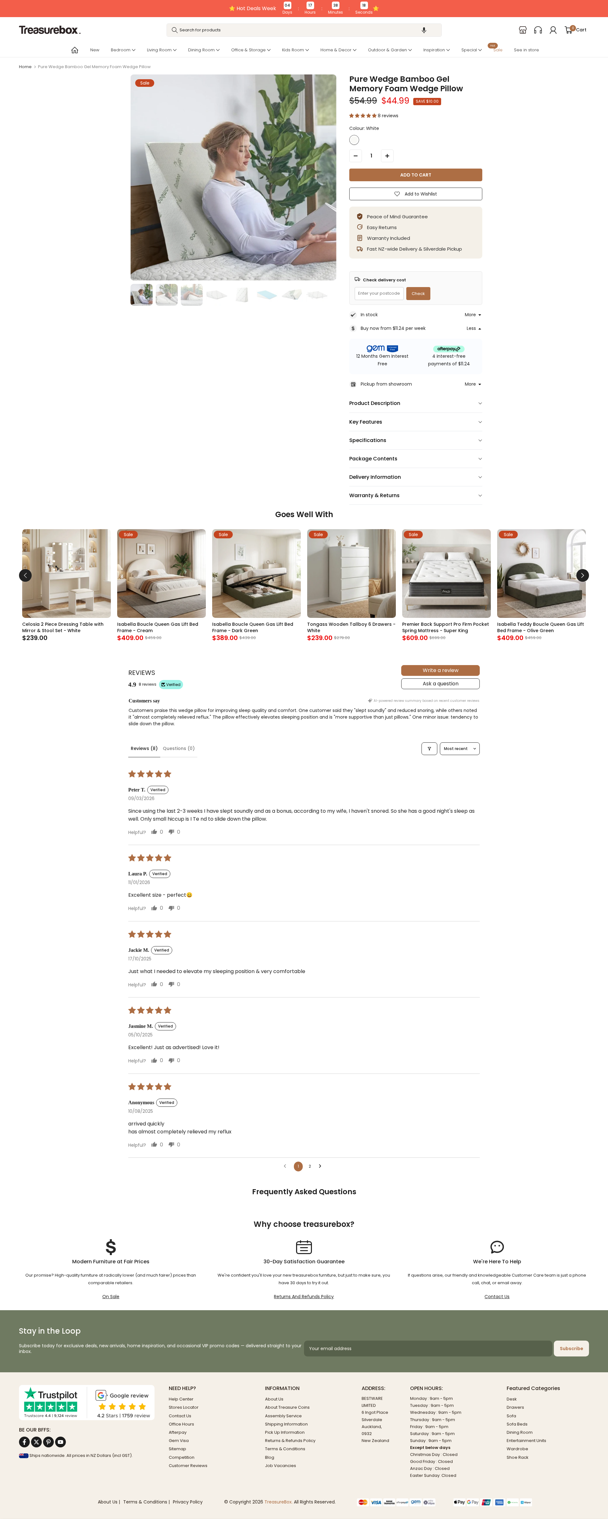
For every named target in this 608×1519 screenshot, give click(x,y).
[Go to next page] (322, 1166)
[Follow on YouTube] (60, 1442)
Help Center (181, 1399)
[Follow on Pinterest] (48, 1442)
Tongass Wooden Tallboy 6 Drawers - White (351, 627)
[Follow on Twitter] (36, 1442)
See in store (526, 50)
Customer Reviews (188, 1466)
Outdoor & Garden (387, 50)
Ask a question (441, 683)
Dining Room (201, 50)
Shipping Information (286, 1424)
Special (469, 50)
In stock (369, 314)
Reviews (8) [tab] (144, 748)
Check (418, 294)
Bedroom (120, 50)
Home (25, 67)
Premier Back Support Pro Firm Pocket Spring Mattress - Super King (445, 627)
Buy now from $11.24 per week (393, 328)
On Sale (110, 1296)
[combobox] (304, 30)
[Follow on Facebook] (24, 1442)
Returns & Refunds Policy (290, 1441)
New (94, 50)
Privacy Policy (188, 1502)
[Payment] (400, 1502)
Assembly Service (283, 1416)
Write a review (441, 670)
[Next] (582, 575)
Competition (181, 1457)
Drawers (515, 1407)
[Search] (175, 30)
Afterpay (178, 1432)
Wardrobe (517, 1449)
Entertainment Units (526, 1441)
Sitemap (177, 1449)
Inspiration (434, 50)
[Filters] (429, 748)
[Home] (74, 50)
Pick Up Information (285, 1432)
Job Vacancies (280, 1466)
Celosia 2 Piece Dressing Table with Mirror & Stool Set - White (63, 627)
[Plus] (387, 156)
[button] (424, 30)
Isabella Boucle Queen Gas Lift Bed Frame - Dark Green (252, 627)
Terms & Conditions (285, 1449)
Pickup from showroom (386, 384)
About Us (274, 1399)
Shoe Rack (518, 1457)
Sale (496, 49)
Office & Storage (248, 50)
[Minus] (355, 156)
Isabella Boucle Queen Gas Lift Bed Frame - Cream (157, 627)
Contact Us (497, 1296)
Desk (512, 1399)
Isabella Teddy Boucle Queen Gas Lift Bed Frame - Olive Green (540, 627)
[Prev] (25, 575)
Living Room (159, 50)
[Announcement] (304, 8)
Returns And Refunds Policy (304, 1296)
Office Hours (181, 1424)
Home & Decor (336, 50)
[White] (354, 140)
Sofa (511, 1416)
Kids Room (293, 50)
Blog (269, 1457)
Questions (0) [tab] (179, 748)
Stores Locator (184, 1407)
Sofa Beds (517, 1424)
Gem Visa (179, 1441)
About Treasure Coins (287, 1407)
